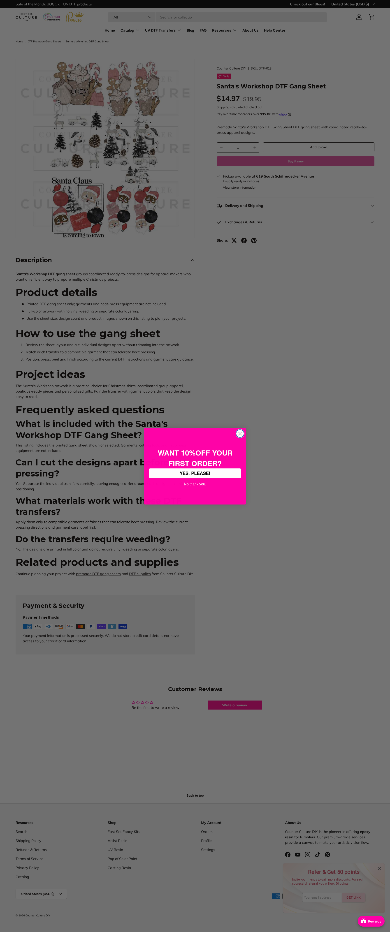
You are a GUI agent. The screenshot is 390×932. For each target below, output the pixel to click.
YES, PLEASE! (195, 473)
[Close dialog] (240, 433)
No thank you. (195, 483)
